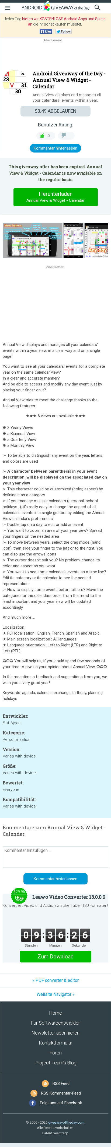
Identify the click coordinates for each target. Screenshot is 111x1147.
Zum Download (56, 956)
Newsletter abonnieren (55, 1033)
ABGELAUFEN (56, 111)
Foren (56, 1053)
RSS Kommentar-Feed (61, 1093)
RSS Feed (61, 1083)
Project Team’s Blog (55, 1062)
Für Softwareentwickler (55, 1023)
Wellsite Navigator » (56, 994)
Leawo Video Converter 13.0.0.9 (68, 897)
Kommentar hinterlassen (55, 148)
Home (55, 1013)
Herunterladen (55, 197)
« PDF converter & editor (55, 980)
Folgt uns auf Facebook (61, 1102)
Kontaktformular (55, 1043)
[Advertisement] (55, 55)
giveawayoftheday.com (66, 1122)
